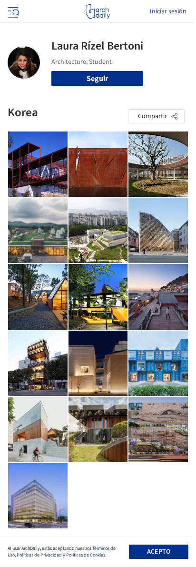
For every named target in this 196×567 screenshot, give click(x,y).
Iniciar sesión (168, 11)
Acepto (158, 552)
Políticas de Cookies (85, 555)
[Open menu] (12, 11)
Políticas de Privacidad (39, 555)
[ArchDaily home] (98, 11)
